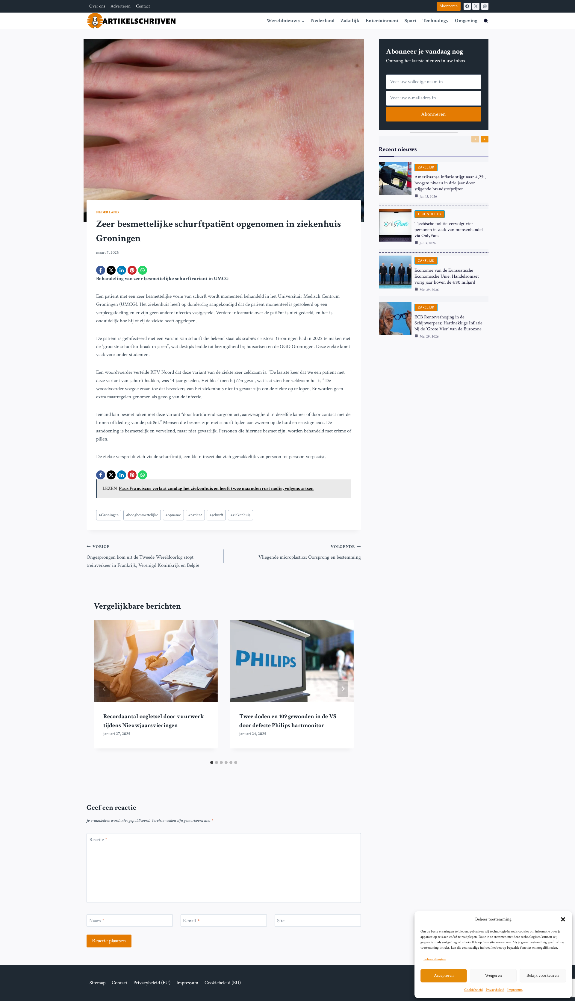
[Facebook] (467, 6)
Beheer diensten (434, 959)
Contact (143, 6)
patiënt (195, 515)
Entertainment (382, 20)
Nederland (323, 20)
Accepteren (444, 975)
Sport (411, 20)
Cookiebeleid (473, 990)
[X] (475, 6)
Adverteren (121, 6)
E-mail (191, 921)
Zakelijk (350, 20)
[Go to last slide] (104, 689)
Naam (96, 921)
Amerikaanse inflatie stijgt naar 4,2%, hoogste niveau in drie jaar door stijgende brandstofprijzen (450, 183)
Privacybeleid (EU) (151, 982)
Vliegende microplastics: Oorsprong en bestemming (309, 552)
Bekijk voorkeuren (542, 975)
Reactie (98, 839)
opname (173, 515)
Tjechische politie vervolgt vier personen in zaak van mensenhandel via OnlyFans (448, 230)
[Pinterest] (132, 270)
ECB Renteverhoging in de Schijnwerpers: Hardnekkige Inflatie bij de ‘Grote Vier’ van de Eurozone (448, 323)
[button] (563, 919)
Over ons (97, 6)
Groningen (109, 515)
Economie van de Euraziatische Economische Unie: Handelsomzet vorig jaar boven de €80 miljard (446, 276)
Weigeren (493, 975)
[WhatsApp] (142, 270)
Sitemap (97, 982)
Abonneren (448, 6)
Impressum (515, 990)
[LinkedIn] (121, 270)
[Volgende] (343, 689)
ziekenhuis (240, 515)
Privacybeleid (495, 990)
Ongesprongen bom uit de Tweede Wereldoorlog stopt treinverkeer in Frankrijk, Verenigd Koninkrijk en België (143, 556)
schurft (216, 515)
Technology (436, 20)
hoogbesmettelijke (142, 515)
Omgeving (466, 20)
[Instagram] (484, 6)
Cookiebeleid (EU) (223, 982)
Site (281, 921)
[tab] (211, 762)
